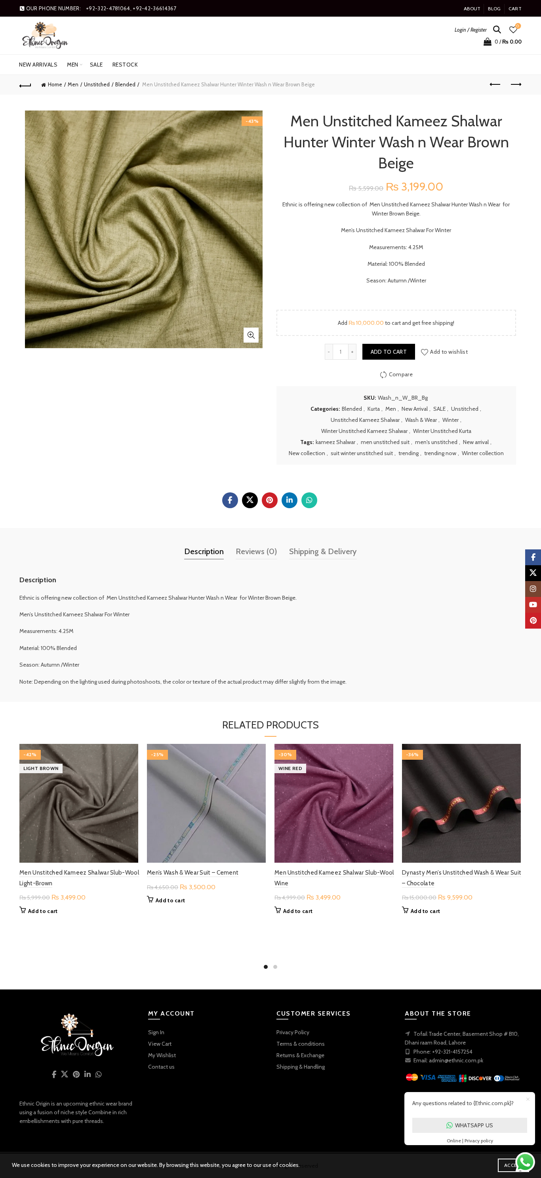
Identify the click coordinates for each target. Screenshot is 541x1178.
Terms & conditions (300, 1043)
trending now (440, 453)
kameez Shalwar (335, 442)
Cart (515, 8)
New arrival (476, 442)
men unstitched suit (385, 442)
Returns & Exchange (300, 1055)
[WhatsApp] (309, 500)
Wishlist (517, 26)
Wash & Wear (421, 419)
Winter (450, 419)
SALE (96, 64)
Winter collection (483, 453)
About (472, 8)
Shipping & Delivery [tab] (323, 551)
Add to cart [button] (42, 911)
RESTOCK (125, 64)
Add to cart (389, 351)
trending (408, 453)
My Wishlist (162, 1055)
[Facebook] (230, 500)
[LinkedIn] (289, 500)
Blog (494, 8)
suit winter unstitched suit (362, 453)
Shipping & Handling (300, 1066)
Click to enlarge (251, 335)
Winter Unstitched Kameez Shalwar (364, 431)
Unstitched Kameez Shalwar (365, 419)
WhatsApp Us (474, 1125)
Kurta (374, 408)
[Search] (497, 30)
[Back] (25, 85)
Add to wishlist (449, 351)
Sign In (156, 1032)
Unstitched (97, 84)
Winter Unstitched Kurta (442, 431)
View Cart (159, 1043)
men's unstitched (436, 442)
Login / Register (471, 30)
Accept (513, 1165)
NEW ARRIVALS (38, 64)
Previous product (496, 85)
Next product (516, 85)
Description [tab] (204, 551)
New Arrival (415, 408)
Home (55, 84)
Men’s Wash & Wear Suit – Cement (192, 872)
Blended (125, 84)
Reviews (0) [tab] (256, 551)
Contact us (161, 1066)
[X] (250, 500)
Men (72, 64)
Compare (401, 374)
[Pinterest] (270, 500)
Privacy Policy (292, 1032)
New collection (307, 453)
